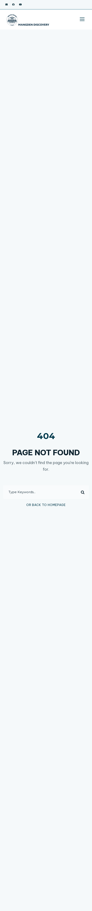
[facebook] (13, 4)
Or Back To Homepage (46, 505)
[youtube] (20, 4)
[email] (6, 4)
